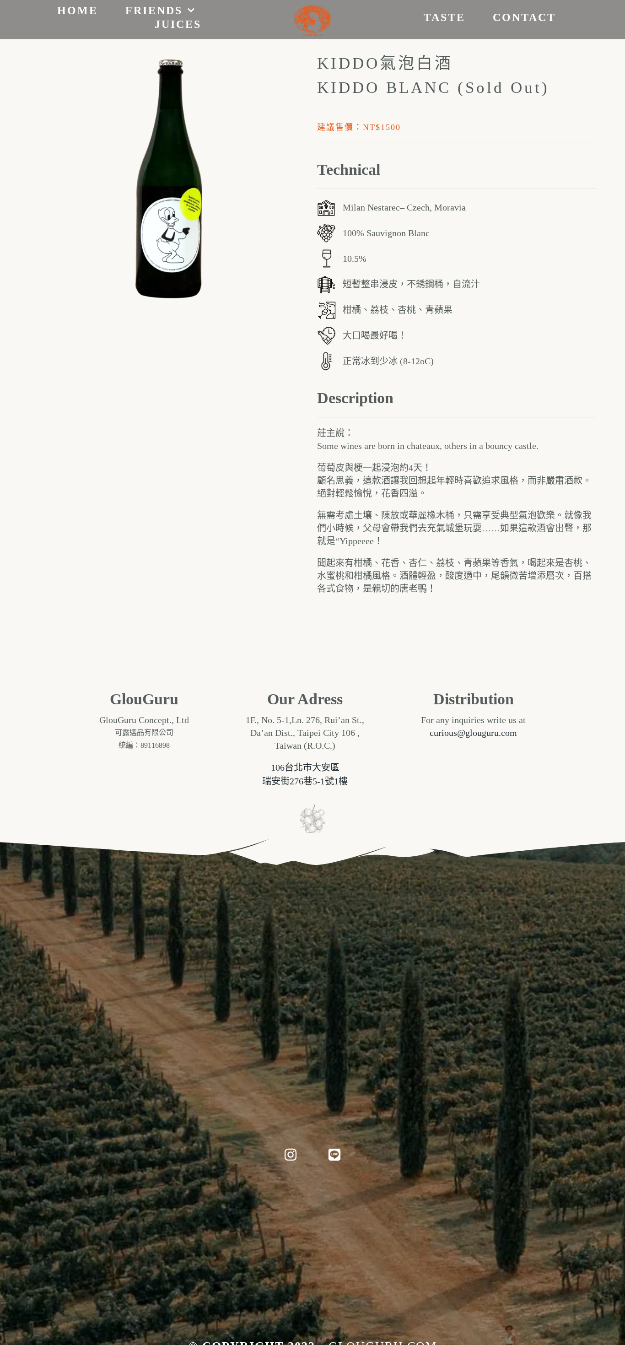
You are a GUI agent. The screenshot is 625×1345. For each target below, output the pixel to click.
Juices (178, 24)
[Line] (334, 1155)
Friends (154, 10)
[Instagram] (290, 1155)
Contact (524, 17)
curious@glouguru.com (473, 733)
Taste (444, 17)
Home (77, 10)
